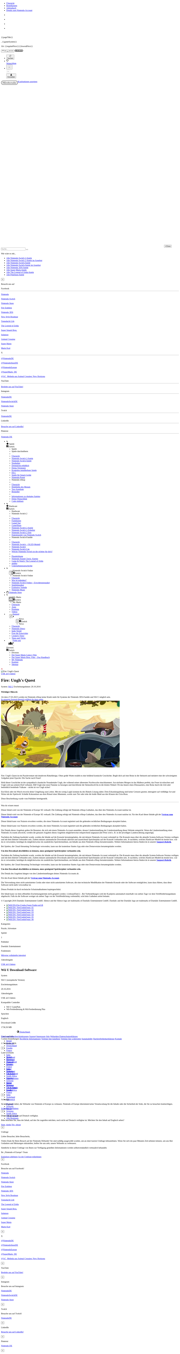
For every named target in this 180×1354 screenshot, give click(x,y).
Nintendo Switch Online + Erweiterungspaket (31, 583)
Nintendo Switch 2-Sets (21, 532)
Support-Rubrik (164, 842)
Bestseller (16, 492)
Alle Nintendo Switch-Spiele (18, 263)
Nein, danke (6, 1125)
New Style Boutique (9, 317)
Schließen (5, 1108)
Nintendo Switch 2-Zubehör (23, 530)
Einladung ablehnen (9, 1157)
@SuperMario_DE (9, 372)
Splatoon (4, 335)
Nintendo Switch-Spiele (21, 461)
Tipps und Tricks (19, 638)
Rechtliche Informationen (30, 1039)
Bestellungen (11, 5)
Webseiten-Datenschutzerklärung (64, 1036)
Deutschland (11, 1046)
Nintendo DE (6, 437)
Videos (14, 612)
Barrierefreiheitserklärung (104, 1039)
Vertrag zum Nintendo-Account (45, 878)
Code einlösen (17, 501)
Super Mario (6, 344)
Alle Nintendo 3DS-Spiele (17, 267)
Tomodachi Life (7, 321)
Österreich (10, 1099)
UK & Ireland (12, 1088)
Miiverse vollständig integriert (13, 955)
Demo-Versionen (19, 468)
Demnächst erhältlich (20, 465)
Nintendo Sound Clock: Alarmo (25, 559)
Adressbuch (11, 8)
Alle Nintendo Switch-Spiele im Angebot (23, 265)
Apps (14, 607)
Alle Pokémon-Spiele (15, 275)
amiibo (14, 563)
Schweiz (9, 1106)
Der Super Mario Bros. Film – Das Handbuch (31, 657)
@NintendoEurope (9, 367)
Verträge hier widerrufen (71, 1039)
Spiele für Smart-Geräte (21, 475)
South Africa (11, 1076)
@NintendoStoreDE (9, 363)
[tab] (90, 1032)
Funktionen (16, 521)
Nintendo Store (7, 303)
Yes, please (16, 1125)
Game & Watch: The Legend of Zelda (27, 561)
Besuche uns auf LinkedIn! (12, 426)
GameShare (16, 525)
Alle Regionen (12, 1118)
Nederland (10, 1097)
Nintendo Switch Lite (21, 549)
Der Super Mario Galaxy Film (24, 655)
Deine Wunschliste (19, 499)
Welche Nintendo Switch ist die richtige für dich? (32, 551)
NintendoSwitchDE (9, 401)
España (9, 1048)
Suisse (9, 1083)
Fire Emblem (6, 308)
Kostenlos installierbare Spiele (24, 470)
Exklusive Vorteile (19, 587)
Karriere (15, 662)
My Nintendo (17, 660)
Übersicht (10, 3)
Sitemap (15, 664)
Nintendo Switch (8, 299)
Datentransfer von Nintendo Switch (26, 535)
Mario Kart (5, 348)
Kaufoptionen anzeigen (27, 81)
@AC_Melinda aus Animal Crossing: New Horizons (23, 376)
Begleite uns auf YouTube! (12, 387)
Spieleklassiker (18, 585)
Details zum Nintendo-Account (19, 10)
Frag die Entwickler (20, 633)
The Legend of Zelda (10, 326)
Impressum (40, 1036)
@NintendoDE (7, 358)
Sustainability (87, 1039)
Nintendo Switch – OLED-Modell (26, 544)
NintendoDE (6, 397)
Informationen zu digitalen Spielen (26, 496)
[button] (92, 444)
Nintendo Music (18, 590)
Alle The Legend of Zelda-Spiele (20, 272)
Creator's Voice (18, 636)
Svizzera (9, 1111)
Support (32, 1036)
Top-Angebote (18, 489)
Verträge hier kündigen (50, 1039)
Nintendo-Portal (18, 477)
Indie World (16, 631)
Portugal (9, 1078)
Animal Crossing (8, 339)
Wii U (10, 687)
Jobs (48, 1036)
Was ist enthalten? (19, 580)
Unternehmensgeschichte (22, 566)
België (9, 1041)
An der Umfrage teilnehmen (29, 1157)
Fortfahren (14, 1108)
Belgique (10, 1059)
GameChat (16, 523)
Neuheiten (16, 463)
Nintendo (5, 294)
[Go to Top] (90, 669)
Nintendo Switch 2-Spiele (22, 458)
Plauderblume (17, 556)
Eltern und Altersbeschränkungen (15, 1036)
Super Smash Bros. (9, 330)
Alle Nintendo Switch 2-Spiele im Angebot (24, 260)
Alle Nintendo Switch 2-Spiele (19, 258)
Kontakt (118, 1039)
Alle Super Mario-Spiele (16, 270)
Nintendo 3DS (7, 312)
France (9, 1050)
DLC (14, 473)
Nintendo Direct (18, 628)
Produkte (15, 609)
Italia (8, 1055)
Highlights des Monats (21, 487)
